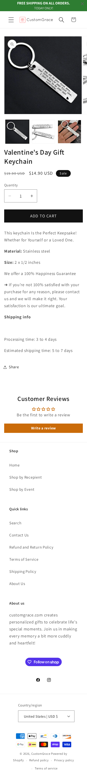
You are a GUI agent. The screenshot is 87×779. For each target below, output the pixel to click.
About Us (17, 583)
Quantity (11, 185)
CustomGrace (40, 754)
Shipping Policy (22, 571)
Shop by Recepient (25, 477)
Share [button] (14, 366)
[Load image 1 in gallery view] (17, 131)
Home (14, 465)
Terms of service (46, 768)
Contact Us (19, 535)
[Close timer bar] (82, 4)
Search (15, 522)
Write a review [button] (43, 428)
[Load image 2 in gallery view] (43, 131)
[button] (11, 20)
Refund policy (39, 760)
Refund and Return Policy (31, 547)
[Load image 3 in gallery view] (69, 131)
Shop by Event (21, 489)
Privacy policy (64, 760)
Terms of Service (24, 559)
